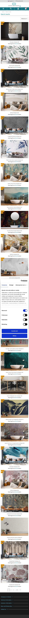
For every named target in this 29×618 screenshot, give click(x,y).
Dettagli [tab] (11, 285)
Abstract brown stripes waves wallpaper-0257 (14, 89)
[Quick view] (27, 26)
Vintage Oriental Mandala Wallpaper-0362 (14, 513)
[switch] (25, 315)
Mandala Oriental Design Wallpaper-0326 (14, 230)
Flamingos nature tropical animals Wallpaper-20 (14, 348)
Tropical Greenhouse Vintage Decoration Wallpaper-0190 (14, 443)
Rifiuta (14, 335)
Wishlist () (20, 1)
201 (17, 590)
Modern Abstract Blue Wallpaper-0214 (14, 183)
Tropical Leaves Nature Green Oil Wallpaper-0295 (14, 372)
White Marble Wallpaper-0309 (14, 277)
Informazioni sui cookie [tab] (22, 285)
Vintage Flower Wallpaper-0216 (14, 584)
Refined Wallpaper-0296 (14, 112)
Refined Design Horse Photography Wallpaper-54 (14, 419)
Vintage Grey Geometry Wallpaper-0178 (14, 136)
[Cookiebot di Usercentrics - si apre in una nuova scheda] (20, 281)
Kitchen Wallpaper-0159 (14, 490)
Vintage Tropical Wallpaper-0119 (14, 561)
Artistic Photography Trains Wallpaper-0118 (14, 395)
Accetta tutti (14, 331)
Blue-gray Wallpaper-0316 (14, 42)
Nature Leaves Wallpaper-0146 (14, 65)
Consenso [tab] (4, 285)
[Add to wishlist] (27, 24)
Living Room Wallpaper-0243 (14, 466)
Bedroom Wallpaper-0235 (14, 254)
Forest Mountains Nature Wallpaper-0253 (14, 207)
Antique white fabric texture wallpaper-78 (14, 537)
